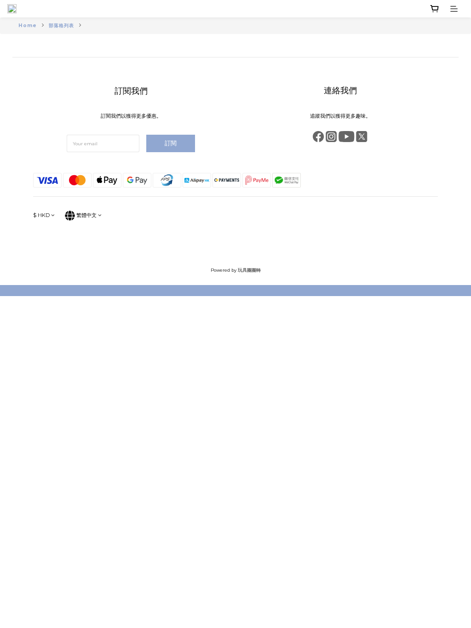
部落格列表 (61, 26)
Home (27, 26)
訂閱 (171, 143)
